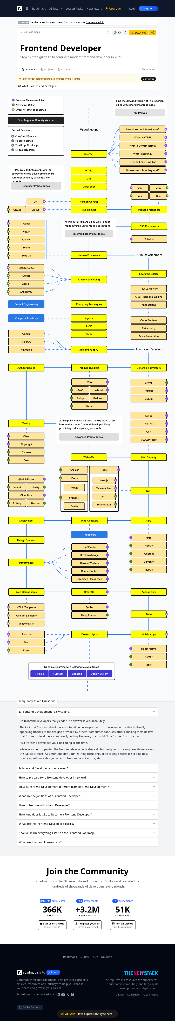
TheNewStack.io (95, 22)
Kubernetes (134, 994)
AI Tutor (54, 8)
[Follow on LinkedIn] (58, 994)
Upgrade (115, 8)
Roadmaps (39, 8)
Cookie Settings (32, 1007)
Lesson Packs (74, 8)
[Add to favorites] (108, 32)
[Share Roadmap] (152, 32)
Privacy (50, 994)
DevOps (120, 994)
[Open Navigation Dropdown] (27, 8)
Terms (39, 994)
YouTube (106, 957)
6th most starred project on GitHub (89, 881)
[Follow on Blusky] (72, 994)
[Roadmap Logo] (19, 8)
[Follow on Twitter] (68, 994)
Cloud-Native (150, 994)
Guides (84, 957)
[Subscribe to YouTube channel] (63, 994)
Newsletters (94, 8)
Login (132, 8)
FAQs (94, 957)
